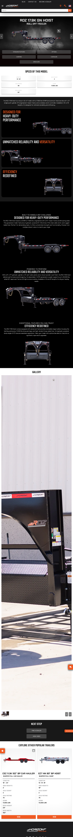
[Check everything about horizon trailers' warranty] (65, 6)
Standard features (19, 52)
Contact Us (32, 2)
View (18, 816)
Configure (54, 57)
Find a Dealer (36, 731)
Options (54, 52)
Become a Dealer (45, 2)
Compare (19, 57)
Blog (23, 2)
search (70, 10)
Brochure (36, 62)
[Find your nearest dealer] (60, 6)
